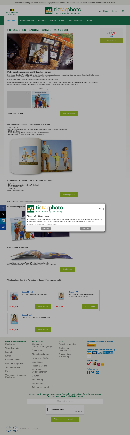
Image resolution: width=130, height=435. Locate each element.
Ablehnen (45, 228)
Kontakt (49, 225)
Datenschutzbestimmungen (36, 225)
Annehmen (85, 228)
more (55, 225)
